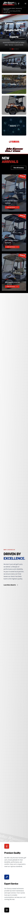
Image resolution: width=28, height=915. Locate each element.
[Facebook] (18, 3)
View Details (11, 207)
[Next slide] (24, 33)
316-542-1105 (6, 12)
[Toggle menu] (25, 3)
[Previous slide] (3, 33)
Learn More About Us (10, 585)
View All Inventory (18, 167)
